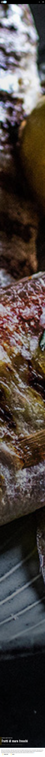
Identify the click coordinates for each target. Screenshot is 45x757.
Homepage (3, 744)
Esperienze (8, 744)
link (34, 752)
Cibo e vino (13, 744)
